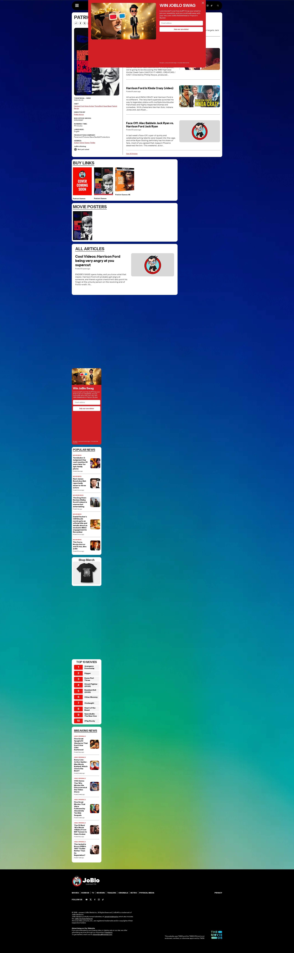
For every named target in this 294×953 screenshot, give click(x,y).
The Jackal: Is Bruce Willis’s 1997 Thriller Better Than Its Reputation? (80, 849)
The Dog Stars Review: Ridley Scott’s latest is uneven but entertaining (80, 502)
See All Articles (131, 154)
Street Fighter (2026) (91, 685)
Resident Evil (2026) (90, 691)
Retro (133, 893)
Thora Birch (98, 106)
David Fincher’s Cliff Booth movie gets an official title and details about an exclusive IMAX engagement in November (80, 524)
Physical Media (146, 893)
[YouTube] (86, 899)
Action (76, 143)
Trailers (111, 893)
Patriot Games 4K (122, 195)
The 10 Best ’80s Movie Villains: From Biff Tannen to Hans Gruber (80, 829)
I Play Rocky (89, 721)
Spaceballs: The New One (90, 715)
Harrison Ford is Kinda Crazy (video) (149, 88)
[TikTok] (211, 5)
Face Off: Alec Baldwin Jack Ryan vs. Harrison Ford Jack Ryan (150, 124)
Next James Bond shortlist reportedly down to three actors (79, 483)
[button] (77, 5)
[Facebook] (95, 899)
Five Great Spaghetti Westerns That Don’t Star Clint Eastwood (81, 744)
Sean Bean (107, 106)
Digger (87, 673)
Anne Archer (89, 106)
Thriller (92, 143)
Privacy (218, 893)
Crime (81, 143)
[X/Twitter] (91, 899)
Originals (123, 893)
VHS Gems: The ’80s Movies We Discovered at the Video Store (80, 786)
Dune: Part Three (89, 679)
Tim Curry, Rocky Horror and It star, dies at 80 (79, 545)
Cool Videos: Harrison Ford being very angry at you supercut (97, 260)
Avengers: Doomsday (89, 667)
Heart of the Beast (89, 709)
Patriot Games (79, 199)
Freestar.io (108, 932)
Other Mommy (91, 697)
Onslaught (89, 703)
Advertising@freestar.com (102, 934)
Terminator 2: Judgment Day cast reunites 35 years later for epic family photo (80, 463)
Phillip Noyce (79, 114)
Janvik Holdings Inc (111, 917)
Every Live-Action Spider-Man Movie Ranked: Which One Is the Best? (81, 765)
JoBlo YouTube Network (84, 919)
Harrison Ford (79, 106)
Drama (87, 143)
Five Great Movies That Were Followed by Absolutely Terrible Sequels (79, 808)
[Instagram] (207, 5)
